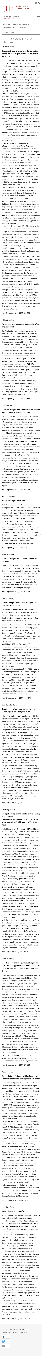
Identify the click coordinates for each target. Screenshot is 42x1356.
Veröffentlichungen (20, 25)
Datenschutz (23, 1332)
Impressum (13, 1332)
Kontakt (4, 1332)
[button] (6, 1337)
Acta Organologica (10, 27)
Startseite (6, 25)
